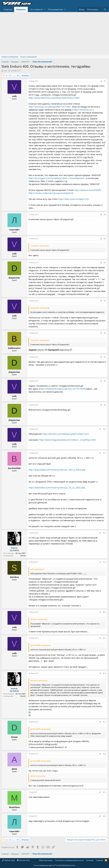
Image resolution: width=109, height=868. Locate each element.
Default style (9, 860)
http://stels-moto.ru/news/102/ (73, 199)
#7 (105, 357)
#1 (105, 81)
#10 (104, 429)
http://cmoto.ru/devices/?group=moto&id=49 (51, 193)
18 (18, 75)
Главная (8, 9)
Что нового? (36, 9)
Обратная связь (46, 860)
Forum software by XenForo (54, 865)
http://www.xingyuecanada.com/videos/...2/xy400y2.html (67, 439)
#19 (104, 792)
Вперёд (25, 75)
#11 (104, 453)
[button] (44, 9)
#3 (105, 238)
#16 (104, 673)
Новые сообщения (9, 56)
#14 (104, 612)
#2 (105, 214)
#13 (104, 562)
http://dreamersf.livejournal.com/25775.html (62, 388)
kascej (14, 547)
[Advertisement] (54, 33)
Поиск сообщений (28, 56)
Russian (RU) (24, 860)
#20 (104, 816)
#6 (105, 333)
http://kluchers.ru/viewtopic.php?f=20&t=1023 (66, 433)
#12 (104, 533)
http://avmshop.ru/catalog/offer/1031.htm (50, 106)
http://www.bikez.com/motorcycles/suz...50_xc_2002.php (57, 487)
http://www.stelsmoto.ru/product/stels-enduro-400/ (54, 97)
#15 (104, 638)
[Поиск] (105, 9)
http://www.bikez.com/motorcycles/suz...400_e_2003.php (57, 469)
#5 (105, 300)
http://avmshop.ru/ (82, 109)
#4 (105, 262)
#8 (105, 381)
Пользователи (55, 9)
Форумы (21, 9)
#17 (104, 722)
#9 (105, 405)
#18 (104, 754)
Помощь (90, 860)
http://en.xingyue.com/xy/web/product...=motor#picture (56, 178)
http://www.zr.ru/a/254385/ (88, 190)
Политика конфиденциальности (69, 860)
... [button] (13, 75)
